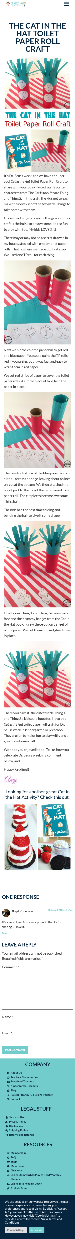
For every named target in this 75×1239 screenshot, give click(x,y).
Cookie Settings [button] (15, 1230)
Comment (10, 967)
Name (7, 1017)
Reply (4, 933)
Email (7, 1033)
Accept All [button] (36, 1230)
